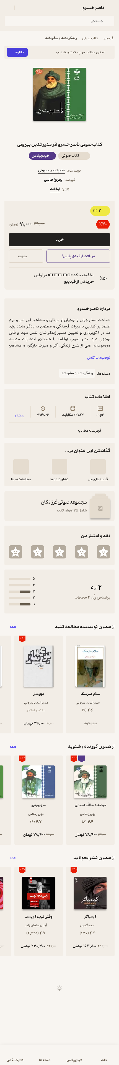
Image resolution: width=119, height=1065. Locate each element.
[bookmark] (72, 130)
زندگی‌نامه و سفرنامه (61, 38)
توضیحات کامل (98, 358)
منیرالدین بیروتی (51, 170)
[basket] (21, 7)
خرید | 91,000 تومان (31, 1058)
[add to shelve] (98, 466)
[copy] (13, 278)
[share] (46, 130)
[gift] (59, 130)
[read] (21, 466)
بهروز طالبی (53, 180)
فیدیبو (108, 38)
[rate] (103, 551)
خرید (60, 240)
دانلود (19, 52)
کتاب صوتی (90, 38)
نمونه (22, 256)
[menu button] (7, 7)
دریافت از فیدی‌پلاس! (78, 256)
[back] (111, 7)
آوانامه (55, 189)
